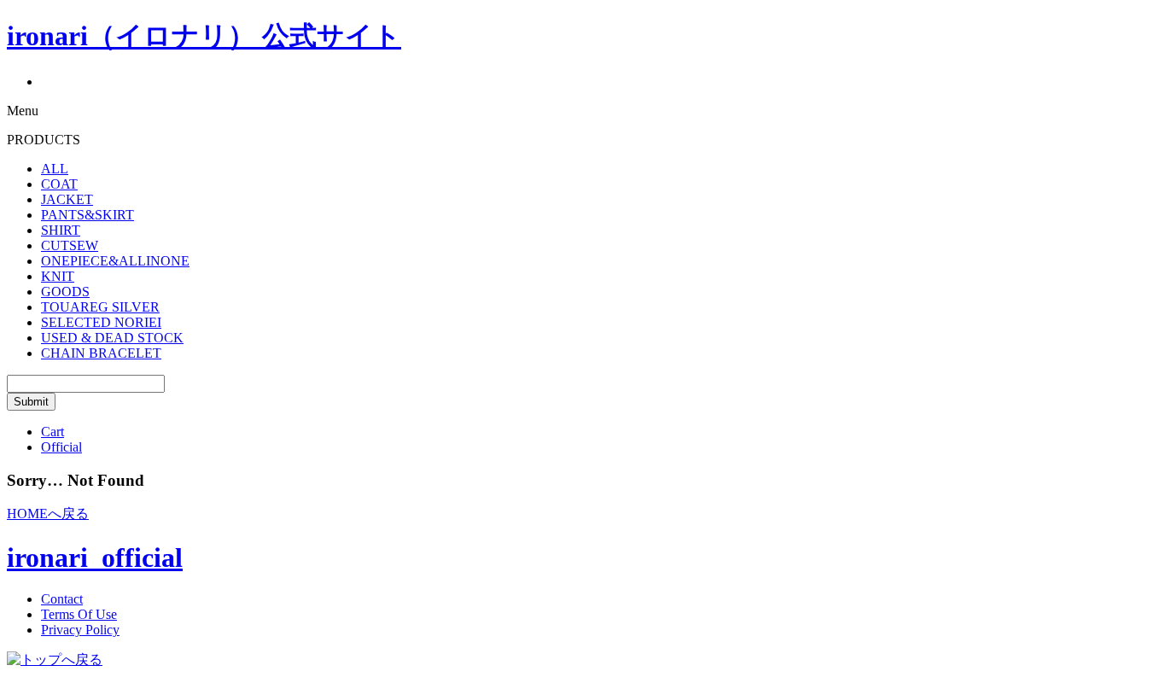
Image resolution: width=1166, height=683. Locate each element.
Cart (52, 431)
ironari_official (95, 557)
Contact (62, 599)
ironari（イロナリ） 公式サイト (204, 35)
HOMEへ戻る (48, 513)
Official (61, 447)
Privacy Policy (80, 629)
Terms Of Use (79, 614)
